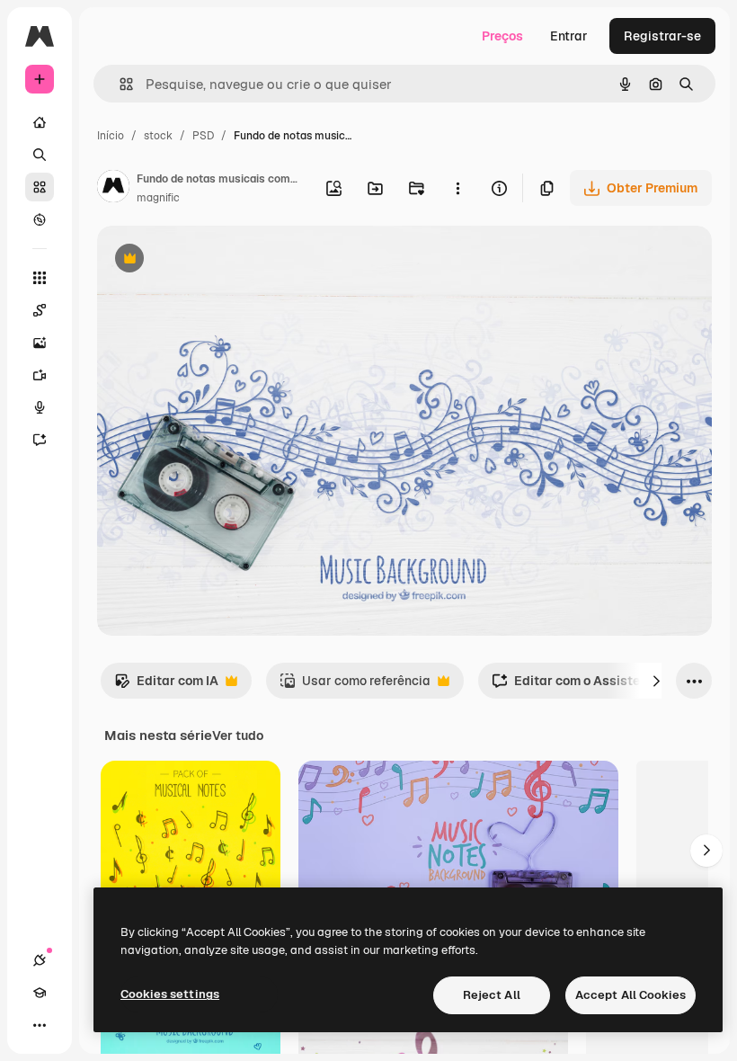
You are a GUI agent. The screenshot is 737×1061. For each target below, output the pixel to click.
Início (110, 136)
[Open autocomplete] (119, 84)
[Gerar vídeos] (39, 375)
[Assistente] (39, 439)
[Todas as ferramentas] (39, 277)
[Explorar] (39, 219)
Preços (502, 36)
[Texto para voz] (39, 407)
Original (212, 260)
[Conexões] (39, 960)
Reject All (491, 995)
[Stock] (39, 187)
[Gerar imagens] (39, 342)
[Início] (39, 122)
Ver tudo (237, 735)
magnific (158, 198)
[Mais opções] (457, 188)
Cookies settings (169, 994)
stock (158, 136)
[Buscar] (39, 154)
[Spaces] (39, 310)
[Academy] (39, 992)
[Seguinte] (656, 681)
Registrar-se (662, 36)
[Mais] (39, 1025)
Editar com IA (166, 686)
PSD (203, 136)
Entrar (569, 36)
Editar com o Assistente (575, 686)
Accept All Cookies (630, 995)
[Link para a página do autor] (113, 189)
